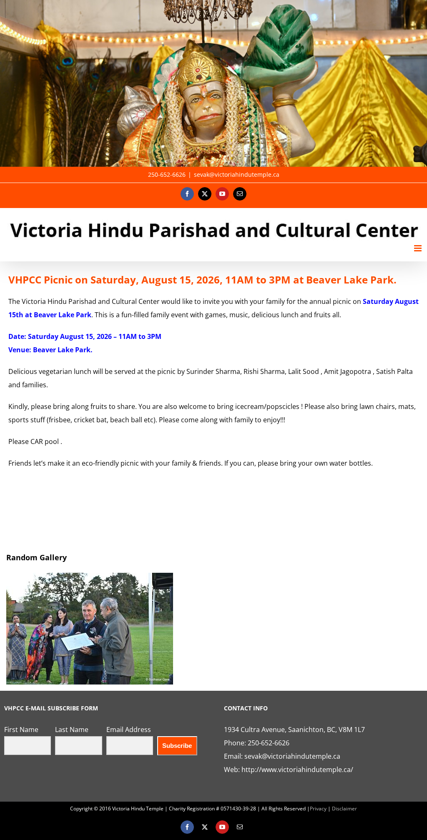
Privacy (318, 808)
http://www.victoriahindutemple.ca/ (297, 769)
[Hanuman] (213, 83)
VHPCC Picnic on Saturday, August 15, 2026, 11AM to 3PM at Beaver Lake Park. (202, 279)
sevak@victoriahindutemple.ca (236, 174)
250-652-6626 (268, 742)
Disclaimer (344, 808)
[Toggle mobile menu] (418, 248)
